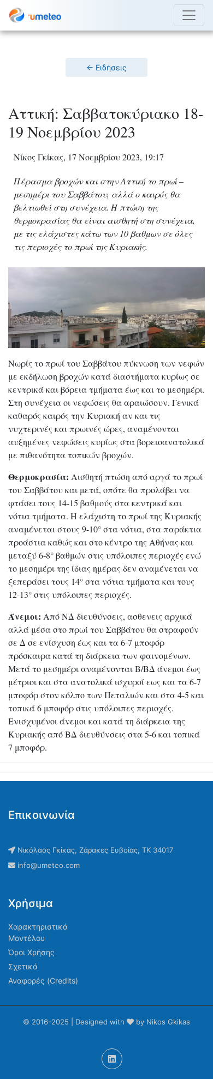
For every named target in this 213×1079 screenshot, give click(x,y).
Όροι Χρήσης (31, 952)
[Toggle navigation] (189, 15)
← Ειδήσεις (106, 67)
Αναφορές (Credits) (43, 980)
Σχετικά (23, 966)
